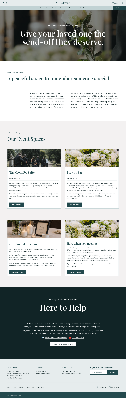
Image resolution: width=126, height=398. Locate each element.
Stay (47, 8)
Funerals (63, 8)
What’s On (72, 8)
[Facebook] (3, 3)
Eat (41, 8)
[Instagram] (6, 3)
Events (54, 8)
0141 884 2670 (78, 337)
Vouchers (83, 8)
